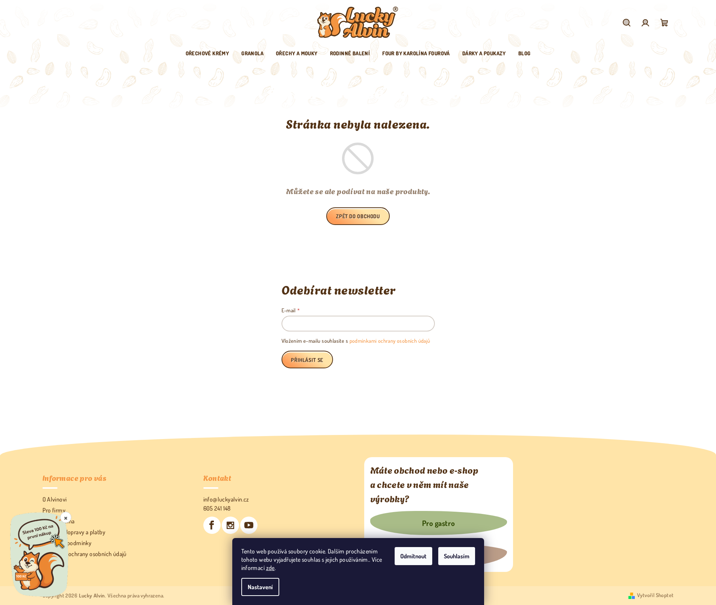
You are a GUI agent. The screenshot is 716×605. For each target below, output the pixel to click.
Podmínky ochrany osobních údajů (84, 554)
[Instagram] (230, 525)
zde (270, 568)
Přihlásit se (307, 360)
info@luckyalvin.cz (226, 499)
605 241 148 (217, 508)
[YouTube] (248, 525)
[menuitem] (207, 53)
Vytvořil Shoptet (655, 595)
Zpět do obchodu (358, 216)
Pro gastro (438, 523)
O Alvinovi (54, 499)
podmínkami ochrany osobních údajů (390, 340)
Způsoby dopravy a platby (74, 532)
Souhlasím (456, 556)
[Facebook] (212, 525)
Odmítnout (413, 556)
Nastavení (260, 587)
